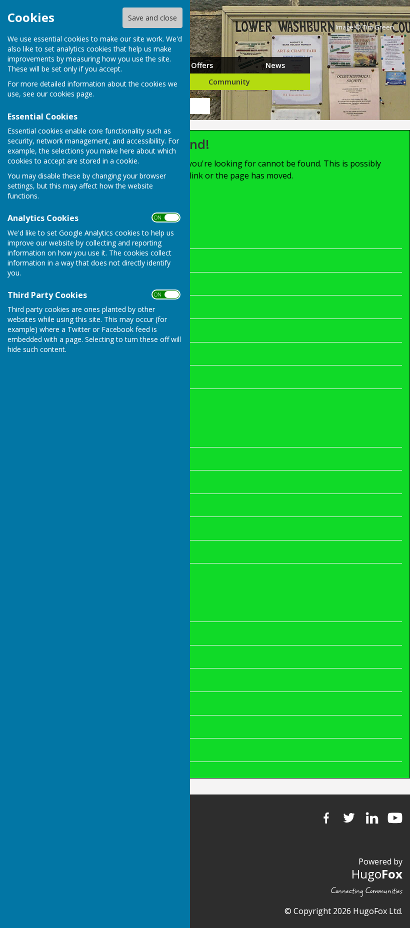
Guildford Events (147, 703)
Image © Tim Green (365, 27)
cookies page (71, 93)
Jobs (124, 260)
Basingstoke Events (153, 656)
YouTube (395, 818)
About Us (133, 458)
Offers (202, 65)
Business (133, 283)
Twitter (349, 818)
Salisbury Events (146, 749)
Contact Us (136, 481)
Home (127, 237)
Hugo (377, 874)
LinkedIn (372, 818)
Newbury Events (146, 610)
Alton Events (139, 726)
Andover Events (145, 633)
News (275, 65)
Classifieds (135, 306)
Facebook (326, 818)
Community (229, 81)
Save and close (152, 17)
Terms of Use (141, 528)
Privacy (129, 505)
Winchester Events (150, 679)
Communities (140, 551)
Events (128, 353)
